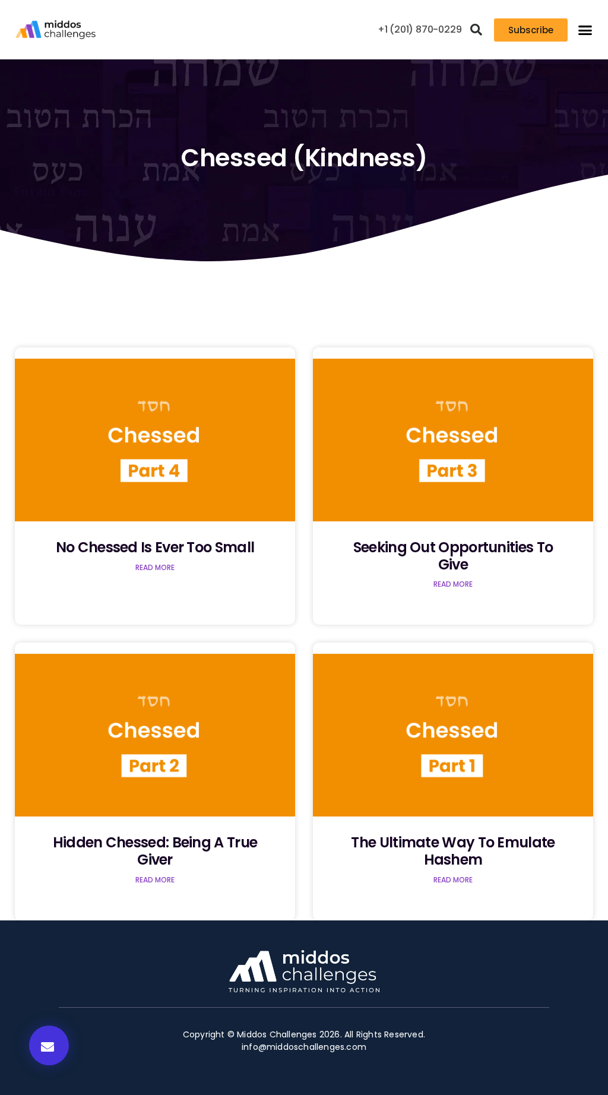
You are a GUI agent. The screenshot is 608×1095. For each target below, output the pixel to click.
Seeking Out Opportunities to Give (453, 555)
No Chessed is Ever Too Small (155, 547)
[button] (476, 30)
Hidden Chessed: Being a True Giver (155, 851)
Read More (155, 567)
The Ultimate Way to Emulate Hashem (453, 851)
